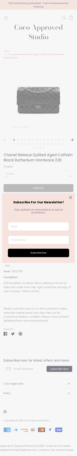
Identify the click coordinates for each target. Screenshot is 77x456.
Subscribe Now (38, 252)
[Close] (70, 197)
